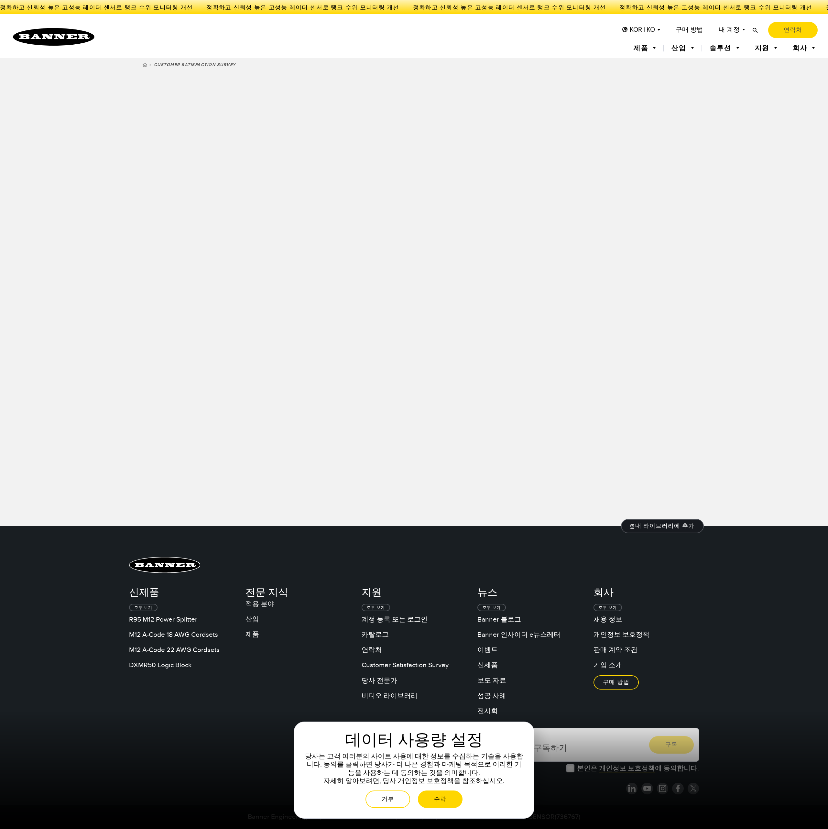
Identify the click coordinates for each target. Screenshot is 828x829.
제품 (252, 634)
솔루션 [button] (722, 48)
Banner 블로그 (499, 619)
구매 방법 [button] (616, 682)
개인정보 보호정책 (621, 635)
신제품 (487, 665)
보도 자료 (491, 681)
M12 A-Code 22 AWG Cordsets (174, 650)
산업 (252, 619)
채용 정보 (608, 619)
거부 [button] (388, 799)
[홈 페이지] (145, 65)
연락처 (372, 650)
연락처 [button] (793, 30)
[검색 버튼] (755, 30)
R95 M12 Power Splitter (163, 619)
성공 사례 (491, 696)
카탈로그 (375, 635)
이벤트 (487, 650)
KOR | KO (642, 30)
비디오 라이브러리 (390, 696)
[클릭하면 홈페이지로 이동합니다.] (53, 37)
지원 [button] (763, 48)
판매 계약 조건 (615, 650)
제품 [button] (642, 48)
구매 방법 (689, 30)
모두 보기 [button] (143, 607)
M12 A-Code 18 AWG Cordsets (173, 635)
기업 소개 (608, 665)
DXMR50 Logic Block (160, 665)
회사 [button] (801, 48)
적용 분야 (259, 604)
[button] (662, 526)
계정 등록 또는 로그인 (395, 619)
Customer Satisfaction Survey (405, 665)
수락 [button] (440, 799)
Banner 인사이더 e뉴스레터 (519, 635)
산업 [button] (679, 48)
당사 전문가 (379, 681)
